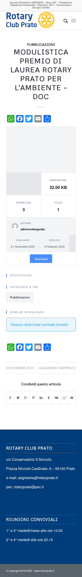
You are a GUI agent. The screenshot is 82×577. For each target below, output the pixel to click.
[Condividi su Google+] (26, 397)
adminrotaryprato (60, 368)
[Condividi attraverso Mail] (72, 397)
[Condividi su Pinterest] (33, 397)
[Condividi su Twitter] (18, 397)
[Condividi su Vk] (56, 397)
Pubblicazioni (41, 44)
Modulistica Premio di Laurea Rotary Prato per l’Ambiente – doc (41, 74)
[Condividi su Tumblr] (49, 397)
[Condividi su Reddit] (64, 397)
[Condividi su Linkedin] (41, 397)
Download (41, 259)
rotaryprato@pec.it (29, 486)
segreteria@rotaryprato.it (38, 477)
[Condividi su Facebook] (10, 397)
